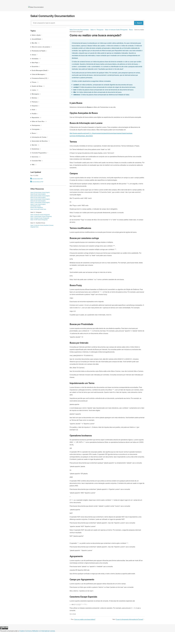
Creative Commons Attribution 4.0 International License (37, 631)
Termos (73, 141)
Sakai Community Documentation (79, 29)
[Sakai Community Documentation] (36, 7)
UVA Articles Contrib (35, 206)
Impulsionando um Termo (82, 383)
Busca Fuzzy (76, 285)
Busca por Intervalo (79, 342)
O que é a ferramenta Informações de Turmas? (129, 619)
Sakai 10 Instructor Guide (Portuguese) (116, 29)
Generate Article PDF (37, 178)
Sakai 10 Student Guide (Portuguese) (39, 218)
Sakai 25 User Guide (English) (38, 194)
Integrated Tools (34, 227)
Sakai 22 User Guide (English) (38, 201)
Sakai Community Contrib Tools (38, 209)
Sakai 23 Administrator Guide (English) (40, 195)
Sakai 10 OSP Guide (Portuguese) (39, 219)
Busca (131, 29)
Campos (74, 173)
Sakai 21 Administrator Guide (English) (40, 202)
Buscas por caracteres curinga (84, 238)
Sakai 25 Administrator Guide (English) (40, 192)
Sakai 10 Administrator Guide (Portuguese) (41, 216)
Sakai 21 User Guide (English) (38, 204)
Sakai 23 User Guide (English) (38, 197)
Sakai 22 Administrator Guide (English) (40, 199)
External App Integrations (36, 207)
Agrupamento (76, 556)
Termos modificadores (80, 228)
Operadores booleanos (81, 435)
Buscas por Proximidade (81, 324)
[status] (107, 68)
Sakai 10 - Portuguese (97, 29)
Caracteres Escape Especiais (83, 596)
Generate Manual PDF (37, 181)
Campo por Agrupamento (82, 579)
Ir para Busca (76, 103)
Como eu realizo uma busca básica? (84, 619)
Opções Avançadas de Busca (84, 113)
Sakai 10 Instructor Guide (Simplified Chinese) (41, 225)
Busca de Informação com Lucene (86, 123)
